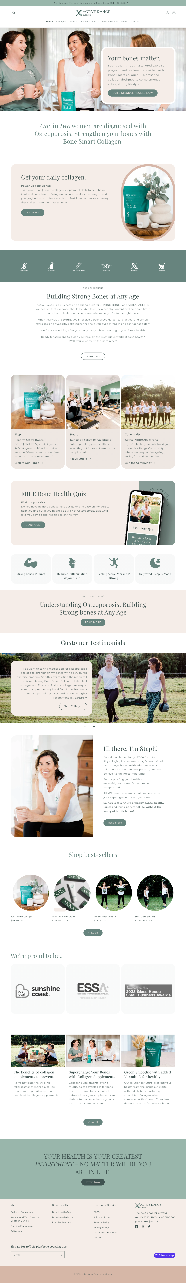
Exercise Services (61, 1222)
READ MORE (93, 622)
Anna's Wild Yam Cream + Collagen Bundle (25, 1219)
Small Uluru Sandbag (145, 916)
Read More (115, 822)
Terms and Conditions (106, 1232)
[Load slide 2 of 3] (89, 726)
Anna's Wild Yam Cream (63, 916)
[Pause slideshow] (108, 726)
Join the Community (138, 462)
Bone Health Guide (62, 1217)
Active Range (87, 1274)
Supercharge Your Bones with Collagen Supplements (92, 1074)
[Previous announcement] (44, 3)
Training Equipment (22, 1226)
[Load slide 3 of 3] (94, 726)
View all (93, 932)
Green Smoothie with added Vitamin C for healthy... (147, 1074)
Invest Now (93, 1182)
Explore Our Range (26, 462)
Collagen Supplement (23, 1212)
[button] (14, 13)
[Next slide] (101, 726)
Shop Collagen (73, 706)
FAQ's (97, 1212)
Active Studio (78, 458)
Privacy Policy (101, 1227)
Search (97, 1237)
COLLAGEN (33, 212)
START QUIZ (33, 525)
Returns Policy (101, 1222)
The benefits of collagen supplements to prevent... (35, 1074)
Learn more (93, 356)
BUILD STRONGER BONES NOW (132, 93)
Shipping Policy (102, 1217)
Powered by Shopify (103, 1274)
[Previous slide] (78, 726)
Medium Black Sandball (105, 916)
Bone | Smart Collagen (21, 916)
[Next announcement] (142, 3)
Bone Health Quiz (62, 1212)
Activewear (17, 1231)
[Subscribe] (61, 1254)
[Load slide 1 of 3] (85, 726)
